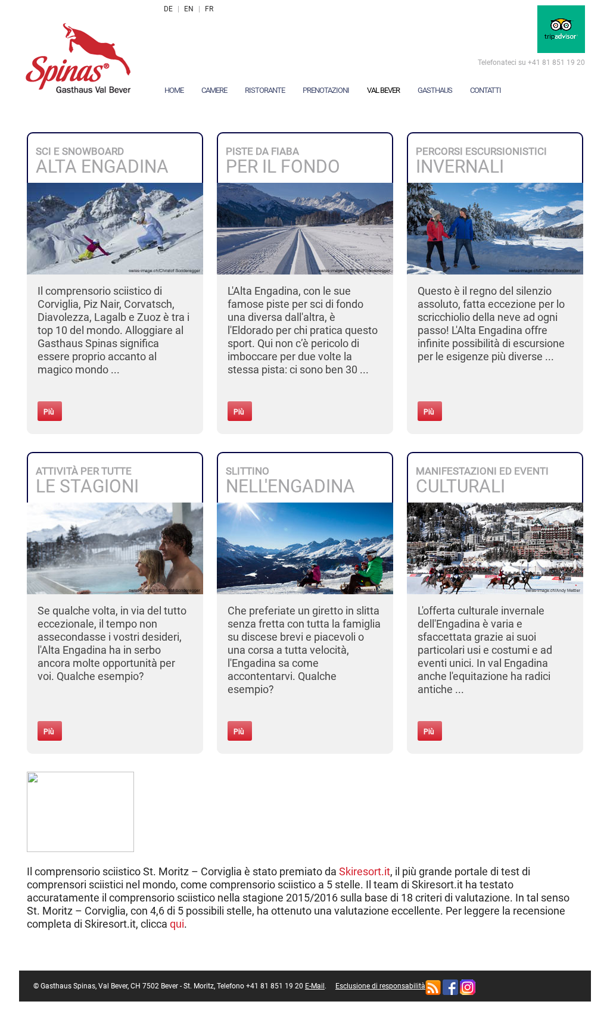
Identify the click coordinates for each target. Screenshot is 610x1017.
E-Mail (315, 986)
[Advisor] (561, 28)
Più (48, 412)
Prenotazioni (326, 90)
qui (177, 924)
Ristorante (265, 90)
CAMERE (214, 90)
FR (209, 9)
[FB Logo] (450, 986)
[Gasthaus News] (433, 986)
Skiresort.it (364, 871)
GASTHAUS (435, 90)
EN (189, 9)
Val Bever (383, 90)
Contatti (485, 90)
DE (168, 9)
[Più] (115, 228)
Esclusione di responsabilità (380, 986)
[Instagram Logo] (467, 986)
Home (173, 90)
